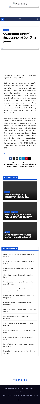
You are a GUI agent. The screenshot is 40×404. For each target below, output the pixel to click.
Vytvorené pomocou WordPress (14, 388)
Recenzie (16, 395)
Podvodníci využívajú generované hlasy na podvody (15, 196)
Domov (4, 395)
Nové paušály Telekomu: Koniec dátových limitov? (18, 215)
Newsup (31, 388)
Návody (36, 395)
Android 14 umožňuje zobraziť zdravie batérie (13, 164)
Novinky (6, 30)
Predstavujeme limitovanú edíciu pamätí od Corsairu (26, 164)
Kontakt (20, 400)
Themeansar (20, 391)
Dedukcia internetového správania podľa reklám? (17, 235)
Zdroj (6, 153)
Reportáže (14, 212)
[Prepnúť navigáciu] (20, 19)
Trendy (23, 395)
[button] (37, 19)
